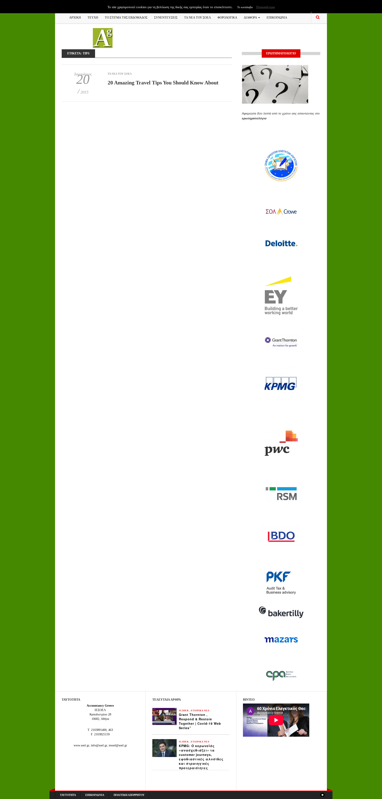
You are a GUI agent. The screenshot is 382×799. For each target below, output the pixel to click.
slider (184, 710)
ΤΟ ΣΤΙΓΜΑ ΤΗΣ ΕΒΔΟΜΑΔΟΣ (126, 17)
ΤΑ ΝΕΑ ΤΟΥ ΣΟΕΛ (197, 17)
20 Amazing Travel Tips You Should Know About (163, 83)
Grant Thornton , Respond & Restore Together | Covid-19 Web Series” (200, 721)
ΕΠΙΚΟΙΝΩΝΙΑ (277, 17)
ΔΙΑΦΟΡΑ (251, 17)
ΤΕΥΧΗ (93, 17)
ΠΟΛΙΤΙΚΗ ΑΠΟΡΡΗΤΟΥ (129, 795)
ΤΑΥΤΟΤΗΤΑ (68, 795)
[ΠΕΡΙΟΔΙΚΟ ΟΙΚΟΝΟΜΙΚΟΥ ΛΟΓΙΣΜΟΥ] (103, 37)
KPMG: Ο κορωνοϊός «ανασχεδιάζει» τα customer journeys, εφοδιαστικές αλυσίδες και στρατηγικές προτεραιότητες (201, 757)
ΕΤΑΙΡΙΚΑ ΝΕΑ (200, 710)
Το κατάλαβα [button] (245, 7)
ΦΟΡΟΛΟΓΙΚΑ (227, 17)
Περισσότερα (265, 7)
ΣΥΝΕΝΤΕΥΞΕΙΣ (166, 17)
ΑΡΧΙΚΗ (75, 17)
